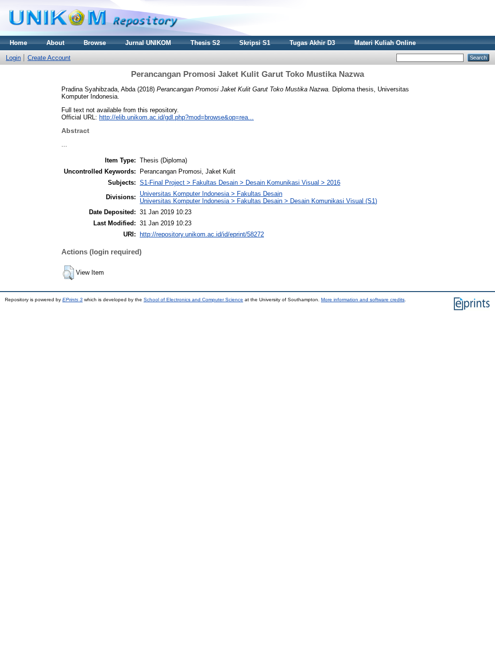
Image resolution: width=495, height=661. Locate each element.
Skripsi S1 (254, 42)
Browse (95, 42)
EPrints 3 (72, 299)
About (55, 42)
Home (18, 42)
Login (13, 57)
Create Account (49, 57)
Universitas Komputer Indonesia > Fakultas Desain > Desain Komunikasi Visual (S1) (258, 201)
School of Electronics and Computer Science (193, 299)
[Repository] (93, 33)
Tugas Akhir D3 (312, 42)
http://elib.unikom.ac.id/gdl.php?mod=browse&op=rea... (176, 117)
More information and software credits (363, 299)
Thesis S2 (205, 42)
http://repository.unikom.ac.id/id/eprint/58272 (202, 234)
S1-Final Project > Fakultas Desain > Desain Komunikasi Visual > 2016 (240, 182)
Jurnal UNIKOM (148, 42)
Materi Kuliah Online (385, 42)
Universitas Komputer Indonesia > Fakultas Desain (211, 193)
